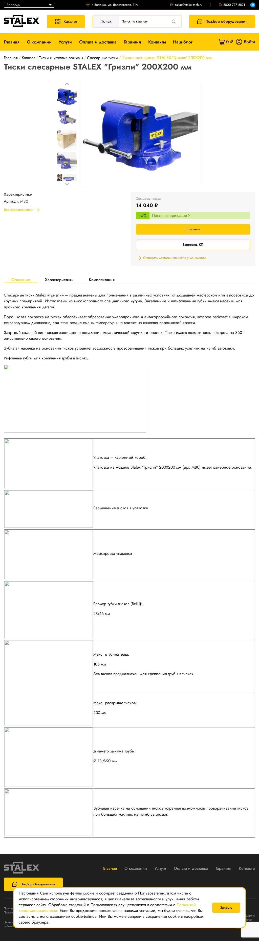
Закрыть (226, 907)
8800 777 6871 (234, 5)
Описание (20, 280)
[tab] (20, 279)
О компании (39, 42)
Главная (11, 42)
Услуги (65, 42)
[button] (67, 84)
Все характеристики (18, 209)
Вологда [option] (13, 4)
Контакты (157, 42)
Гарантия (132, 42)
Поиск (106, 21)
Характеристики (59, 280)
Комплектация (102, 280)
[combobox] (29, 5)
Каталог (70, 21)
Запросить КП (192, 244)
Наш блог (182, 42)
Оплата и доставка (98, 42)
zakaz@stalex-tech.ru (189, 5)
